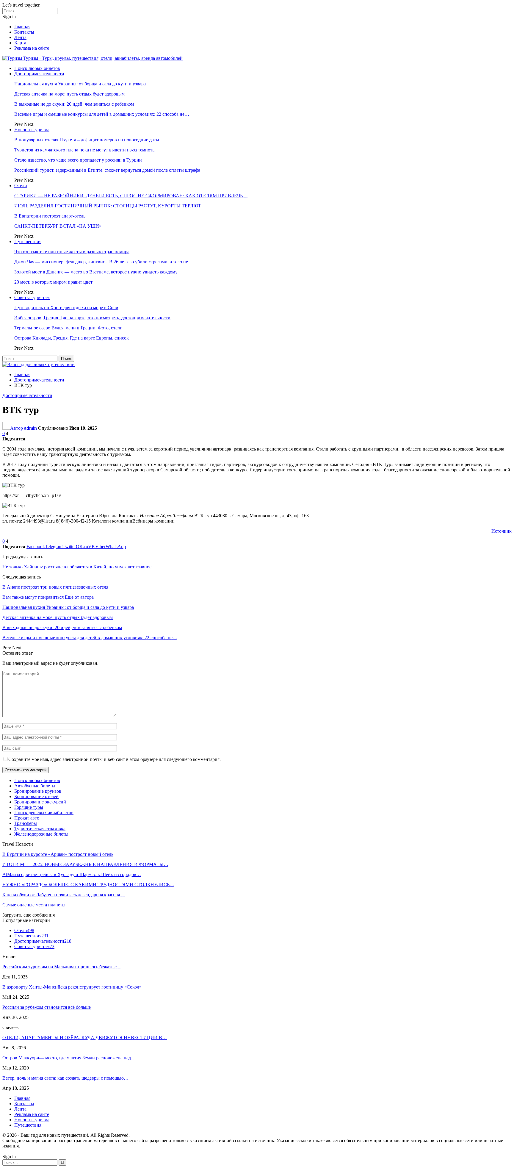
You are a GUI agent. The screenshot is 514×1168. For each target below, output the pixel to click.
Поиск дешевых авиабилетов (43, 812)
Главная (22, 26)
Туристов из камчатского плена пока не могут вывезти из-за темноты (85, 149)
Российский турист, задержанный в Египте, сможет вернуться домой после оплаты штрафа (107, 170)
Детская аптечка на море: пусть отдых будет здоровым (69, 93)
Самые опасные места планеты (33, 904)
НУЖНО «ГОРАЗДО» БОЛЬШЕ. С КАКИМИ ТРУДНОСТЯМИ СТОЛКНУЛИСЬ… (88, 884)
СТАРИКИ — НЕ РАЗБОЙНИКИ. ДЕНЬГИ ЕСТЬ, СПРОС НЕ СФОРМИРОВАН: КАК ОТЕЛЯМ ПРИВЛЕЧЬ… (130, 195)
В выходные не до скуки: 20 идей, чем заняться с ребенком (74, 104)
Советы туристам (32, 297)
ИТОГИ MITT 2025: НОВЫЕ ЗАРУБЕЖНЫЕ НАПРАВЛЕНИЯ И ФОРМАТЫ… (85, 864)
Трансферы (25, 823)
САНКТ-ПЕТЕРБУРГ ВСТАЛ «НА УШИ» (57, 226)
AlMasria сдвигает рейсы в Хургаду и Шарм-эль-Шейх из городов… (71, 874)
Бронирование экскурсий (40, 801)
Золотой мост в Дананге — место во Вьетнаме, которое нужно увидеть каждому (96, 271)
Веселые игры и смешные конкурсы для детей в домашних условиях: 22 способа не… (101, 114)
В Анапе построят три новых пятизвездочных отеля (55, 587)
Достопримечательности (39, 73)
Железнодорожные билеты (41, 833)
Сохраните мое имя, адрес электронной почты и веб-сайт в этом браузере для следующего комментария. (114, 759)
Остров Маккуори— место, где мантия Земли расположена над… (69, 1057)
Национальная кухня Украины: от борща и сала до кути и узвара (80, 83)
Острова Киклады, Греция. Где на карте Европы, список (71, 337)
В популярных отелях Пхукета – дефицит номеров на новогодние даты (86, 139)
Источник (501, 531)
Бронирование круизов (37, 791)
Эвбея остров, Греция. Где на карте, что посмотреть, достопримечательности (92, 317)
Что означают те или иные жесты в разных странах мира (71, 251)
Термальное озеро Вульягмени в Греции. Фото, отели (68, 327)
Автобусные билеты (34, 785)
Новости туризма (31, 129)
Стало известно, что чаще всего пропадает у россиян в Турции (78, 159)
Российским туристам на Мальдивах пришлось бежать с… (61, 966)
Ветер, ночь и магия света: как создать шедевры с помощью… (65, 1078)
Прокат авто (26, 817)
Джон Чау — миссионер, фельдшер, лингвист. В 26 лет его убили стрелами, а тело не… (103, 261)
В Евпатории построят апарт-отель (49, 215)
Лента (20, 37)
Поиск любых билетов (37, 68)
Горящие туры (28, 807)
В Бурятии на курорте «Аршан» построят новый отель (57, 854)
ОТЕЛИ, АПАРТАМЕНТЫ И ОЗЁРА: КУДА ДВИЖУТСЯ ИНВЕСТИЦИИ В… (84, 1037)
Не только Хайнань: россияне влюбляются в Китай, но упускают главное (76, 566)
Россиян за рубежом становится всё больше (46, 1007)
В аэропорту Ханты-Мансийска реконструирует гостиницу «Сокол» (72, 986)
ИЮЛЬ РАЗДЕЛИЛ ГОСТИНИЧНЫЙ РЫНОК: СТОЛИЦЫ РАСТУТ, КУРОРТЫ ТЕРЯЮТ (107, 205)
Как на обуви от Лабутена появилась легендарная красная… (63, 894)
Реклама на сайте (31, 48)
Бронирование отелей (36, 796)
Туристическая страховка (39, 828)
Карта (20, 42)
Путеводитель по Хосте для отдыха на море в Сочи (66, 307)
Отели (20, 185)
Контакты (24, 32)
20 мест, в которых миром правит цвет (53, 281)
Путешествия (27, 241)
